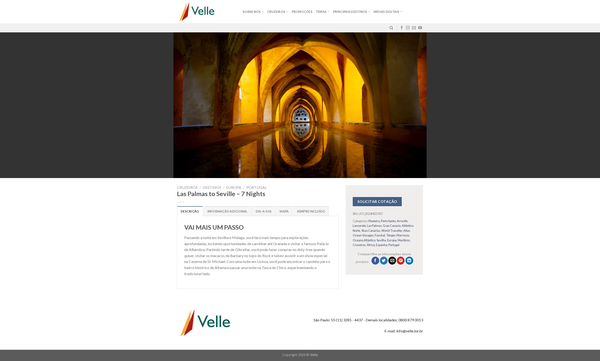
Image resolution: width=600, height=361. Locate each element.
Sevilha (381, 240)
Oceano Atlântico (364, 240)
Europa (233, 187)
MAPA (284, 211)
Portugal (256, 187)
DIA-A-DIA (263, 211)
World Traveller (391, 230)
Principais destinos (350, 12)
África (371, 245)
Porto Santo (388, 221)
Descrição (190, 211)
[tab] (190, 211)
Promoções (302, 12)
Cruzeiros (187, 187)
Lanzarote (359, 226)
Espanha (381, 245)
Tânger (390, 235)
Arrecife (402, 221)
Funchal (380, 235)
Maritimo (404, 240)
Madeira (374, 221)
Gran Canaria (392, 226)
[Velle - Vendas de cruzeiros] (206, 11)
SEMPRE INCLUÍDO (311, 211)
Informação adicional (227, 211)
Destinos (212, 187)
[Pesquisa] (391, 27)
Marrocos (403, 235)
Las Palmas (374, 226)
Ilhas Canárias (370, 230)
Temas (321, 12)
